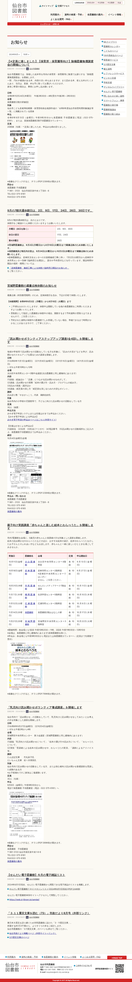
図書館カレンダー (112, 46)
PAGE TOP (117, 958)
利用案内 (55, 14)
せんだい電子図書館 (113, 91)
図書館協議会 (110, 109)
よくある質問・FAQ (60, 19)
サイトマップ (47, 6)
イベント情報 (114, 14)
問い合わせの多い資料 (114, 96)
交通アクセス (63, 6)
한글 (119, 3)
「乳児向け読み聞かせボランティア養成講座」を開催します (44, 707)
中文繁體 (111, 3)
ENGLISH (90, 3)
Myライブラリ (110, 42)
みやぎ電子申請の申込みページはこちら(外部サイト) (31, 419)
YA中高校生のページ (113, 55)
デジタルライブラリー (114, 87)
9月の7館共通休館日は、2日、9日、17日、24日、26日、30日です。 (50, 210)
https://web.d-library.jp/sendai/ (24, 899)
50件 (25, 54)
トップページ (45, 24)
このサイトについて (84, 965)
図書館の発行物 (111, 105)
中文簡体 (101, 3)
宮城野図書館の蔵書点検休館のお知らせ (32, 285)
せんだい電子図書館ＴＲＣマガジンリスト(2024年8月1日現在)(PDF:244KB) (44, 889)
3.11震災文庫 (109, 64)
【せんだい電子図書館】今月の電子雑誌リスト (36, 874)
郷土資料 (108, 69)
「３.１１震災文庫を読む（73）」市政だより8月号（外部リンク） (48, 913)
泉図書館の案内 (14, 511)
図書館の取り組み (112, 114)
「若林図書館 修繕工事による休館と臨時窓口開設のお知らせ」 (39, 268)
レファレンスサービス (114, 73)
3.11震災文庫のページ (19, 937)
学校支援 (108, 82)
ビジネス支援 (110, 78)
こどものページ (111, 51)
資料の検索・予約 (73, 14)
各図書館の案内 (95, 14)
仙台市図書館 (34, 69)
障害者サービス (111, 60)
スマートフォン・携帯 (114, 100)
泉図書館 (29, 612)
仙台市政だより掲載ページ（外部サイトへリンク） (33, 933)
